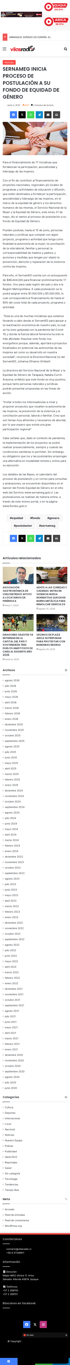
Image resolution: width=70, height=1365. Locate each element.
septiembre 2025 (14, 741)
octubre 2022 (12, 933)
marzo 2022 (12, 972)
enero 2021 (11, 1049)
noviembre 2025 (14, 730)
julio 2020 (10, 1082)
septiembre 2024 (15, 807)
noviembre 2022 (14, 928)
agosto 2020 (12, 1077)
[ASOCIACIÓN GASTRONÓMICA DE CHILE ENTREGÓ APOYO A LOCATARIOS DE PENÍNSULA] (18, 575)
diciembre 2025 (14, 724)
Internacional (12, 1118)
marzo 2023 (12, 906)
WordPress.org (13, 1225)
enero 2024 (11, 851)
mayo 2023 (11, 895)
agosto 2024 (12, 812)
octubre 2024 (13, 801)
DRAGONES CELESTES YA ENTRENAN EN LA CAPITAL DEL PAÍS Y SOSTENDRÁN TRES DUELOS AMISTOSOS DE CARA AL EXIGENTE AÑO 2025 (18, 645)
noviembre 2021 (14, 994)
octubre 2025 (12, 735)
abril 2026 (11, 702)
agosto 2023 (12, 878)
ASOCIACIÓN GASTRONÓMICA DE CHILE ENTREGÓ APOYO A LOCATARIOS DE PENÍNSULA (17, 594)
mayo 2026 (11, 696)
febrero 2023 (12, 911)
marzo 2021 (11, 1038)
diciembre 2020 (14, 1055)
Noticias (9, 62)
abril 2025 (10, 768)
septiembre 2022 (14, 939)
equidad (17, 518)
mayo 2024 (11, 829)
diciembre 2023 (14, 856)
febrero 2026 (12, 713)
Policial (9, 1145)
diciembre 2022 (14, 922)
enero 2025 (11, 785)
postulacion (24, 525)
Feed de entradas (15, 1214)
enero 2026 (11, 719)
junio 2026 (11, 691)
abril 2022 (10, 966)
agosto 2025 (12, 746)
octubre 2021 (12, 999)
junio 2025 (11, 757)
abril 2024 (11, 834)
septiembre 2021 (14, 1005)
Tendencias (11, 1184)
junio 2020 (11, 1088)
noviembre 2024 (14, 796)
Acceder (10, 1209)
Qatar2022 (11, 1157)
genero (54, 518)
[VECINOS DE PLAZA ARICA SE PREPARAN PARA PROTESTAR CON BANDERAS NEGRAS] (51, 622)
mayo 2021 (11, 1027)
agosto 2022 (12, 944)
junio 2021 (11, 1021)
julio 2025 (10, 752)
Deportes (10, 1112)
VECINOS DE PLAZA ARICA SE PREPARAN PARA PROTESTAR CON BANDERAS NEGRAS (50, 640)
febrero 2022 (12, 977)
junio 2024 (11, 823)
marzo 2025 (12, 774)
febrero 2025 (12, 779)
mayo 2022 (11, 961)
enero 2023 (11, 917)
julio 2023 (10, 884)
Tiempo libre (12, 1190)
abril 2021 (10, 1032)
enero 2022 (11, 983)
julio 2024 (10, 818)
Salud (8, 1168)
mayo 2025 (11, 763)
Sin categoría (12, 1173)
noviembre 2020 (14, 1060)
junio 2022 (11, 955)
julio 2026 (10, 685)
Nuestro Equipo (13, 1140)
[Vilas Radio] (22, 48)
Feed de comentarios (17, 1220)
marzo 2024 (12, 840)
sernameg (48, 525)
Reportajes (11, 1162)
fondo (36, 518)
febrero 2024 (12, 845)
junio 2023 (11, 889)
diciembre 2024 (14, 790)
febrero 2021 (12, 1043)
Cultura (9, 1107)
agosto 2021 (12, 1010)
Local (8, 1123)
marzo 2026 (12, 707)
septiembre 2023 (15, 873)
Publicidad (11, 1151)
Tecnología (11, 1179)
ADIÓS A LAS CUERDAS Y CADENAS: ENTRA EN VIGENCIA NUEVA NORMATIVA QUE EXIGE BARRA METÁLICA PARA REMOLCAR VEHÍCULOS (51, 596)
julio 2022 (10, 950)
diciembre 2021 (13, 988)
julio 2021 (10, 1016)
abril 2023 (11, 900)
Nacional (10, 1129)
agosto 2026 (12, 680)
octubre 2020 (13, 1066)
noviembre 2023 (14, 862)
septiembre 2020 (15, 1071)
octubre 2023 (13, 867)
